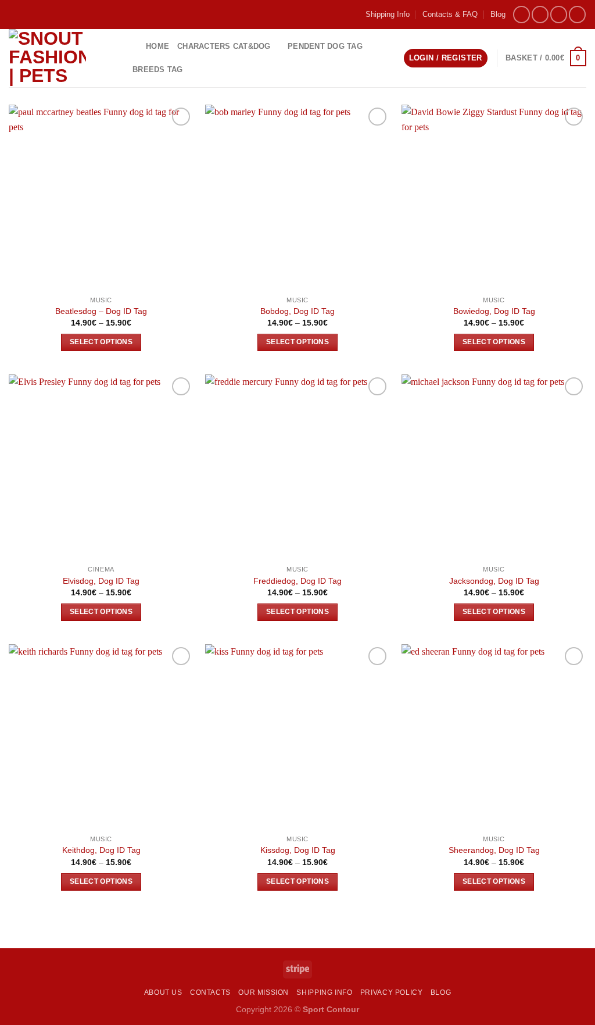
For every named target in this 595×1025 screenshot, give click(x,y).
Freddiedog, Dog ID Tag (297, 580)
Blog (498, 14)
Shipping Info (387, 14)
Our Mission (263, 992)
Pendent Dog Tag (325, 46)
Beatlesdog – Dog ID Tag (101, 311)
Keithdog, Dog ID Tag (101, 850)
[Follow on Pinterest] (577, 14)
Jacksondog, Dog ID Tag (494, 580)
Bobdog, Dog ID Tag (297, 311)
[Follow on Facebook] (521, 14)
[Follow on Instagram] (540, 14)
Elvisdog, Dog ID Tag (101, 580)
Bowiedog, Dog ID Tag (494, 311)
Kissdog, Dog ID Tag (297, 850)
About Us (163, 992)
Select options (101, 341)
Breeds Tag (157, 69)
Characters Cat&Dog (224, 46)
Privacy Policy (391, 992)
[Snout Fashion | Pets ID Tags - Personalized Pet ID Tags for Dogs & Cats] (60, 58)
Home (157, 46)
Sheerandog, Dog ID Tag (494, 850)
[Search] (133, 46)
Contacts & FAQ (450, 14)
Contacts (210, 992)
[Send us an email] (558, 14)
